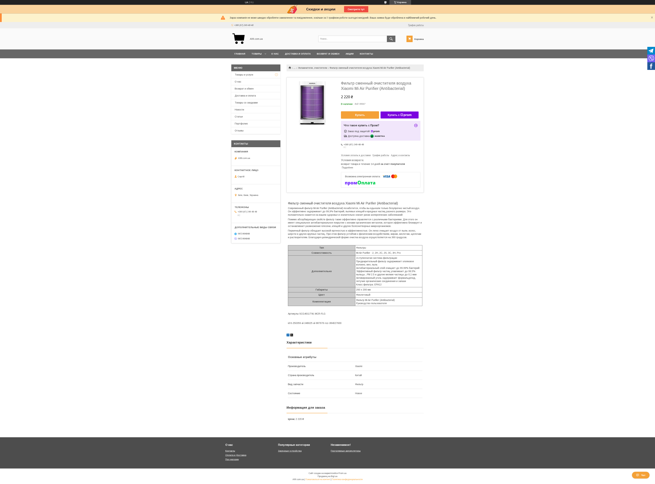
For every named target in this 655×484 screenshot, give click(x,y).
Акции (350, 54)
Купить (360, 115)
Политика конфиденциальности (347, 479)
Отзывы (239, 130)
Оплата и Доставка (235, 455)
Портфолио (241, 123)
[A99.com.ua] (238, 45)
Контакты (366, 54)
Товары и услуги (244, 74)
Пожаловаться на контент (317, 479)
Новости (239, 109)
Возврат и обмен (328, 54)
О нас (275, 54)
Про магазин (232, 459)
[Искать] (391, 39)
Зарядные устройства (290, 451)
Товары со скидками (246, 102)
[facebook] (288, 335)
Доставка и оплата (298, 54)
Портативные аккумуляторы (346, 451)
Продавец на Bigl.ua (327, 476)
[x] (291, 335)
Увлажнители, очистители (312, 67)
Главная (239, 54)
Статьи (239, 116)
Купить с (394, 115)
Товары (256, 54)
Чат (643, 475)
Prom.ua (342, 473)
